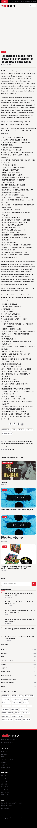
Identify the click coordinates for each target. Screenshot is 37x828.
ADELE (29, 706)
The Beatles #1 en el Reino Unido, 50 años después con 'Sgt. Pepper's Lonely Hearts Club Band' (16, 567)
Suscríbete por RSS (7, 742)
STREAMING (5, 709)
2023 (4, 784)
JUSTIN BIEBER (17, 702)
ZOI (28, 824)
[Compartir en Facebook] (14, 424)
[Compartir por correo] (22, 424)
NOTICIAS (4, 754)
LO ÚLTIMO (4, 751)
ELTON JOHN (5, 716)
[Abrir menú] (34, 5)
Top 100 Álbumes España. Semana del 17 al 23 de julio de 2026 (19, 629)
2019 (5, 795)
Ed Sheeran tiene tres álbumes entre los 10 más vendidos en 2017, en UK (12, 538)
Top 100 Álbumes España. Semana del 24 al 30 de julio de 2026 (19, 620)
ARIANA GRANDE (16, 699)
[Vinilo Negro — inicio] (8, 5)
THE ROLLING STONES (19, 706)
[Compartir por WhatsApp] (18, 424)
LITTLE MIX (30, 429)
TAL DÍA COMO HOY (7, 759)
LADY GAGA (14, 709)
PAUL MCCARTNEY (7, 719)
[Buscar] (30, 5)
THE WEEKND (5, 699)
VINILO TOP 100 (5, 767)
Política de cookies (6, 805)
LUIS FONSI (21, 429)
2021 (4, 789)
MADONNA (18, 719)
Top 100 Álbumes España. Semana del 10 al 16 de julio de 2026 (19, 637)
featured (3, 762)
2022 (4, 786)
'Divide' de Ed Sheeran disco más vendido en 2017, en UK (17, 510)
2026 (4, 776)
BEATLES (14, 696)
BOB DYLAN (26, 712)
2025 (4, 778)
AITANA (26, 699)
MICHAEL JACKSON (7, 712)
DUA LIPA (25, 702)
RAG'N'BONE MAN (7, 433)
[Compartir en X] (10, 424)
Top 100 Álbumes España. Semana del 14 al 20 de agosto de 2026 (19, 594)
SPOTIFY (17, 712)
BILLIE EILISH (26, 719)
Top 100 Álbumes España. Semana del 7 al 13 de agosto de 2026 (20, 602)
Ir (33, 584)
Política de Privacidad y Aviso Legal (11, 803)
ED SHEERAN (5, 429)
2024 (4, 781)
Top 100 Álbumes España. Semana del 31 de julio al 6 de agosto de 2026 (20, 611)
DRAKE (13, 429)
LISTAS (3, 52)
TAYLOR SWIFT (29, 696)
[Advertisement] (18, 28)
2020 (5, 792)
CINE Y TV (4, 765)
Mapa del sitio (5, 808)
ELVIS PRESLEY (6, 702)
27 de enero (4, 482)
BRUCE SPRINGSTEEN (17, 716)
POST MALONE (6, 706)
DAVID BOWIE (24, 709)
